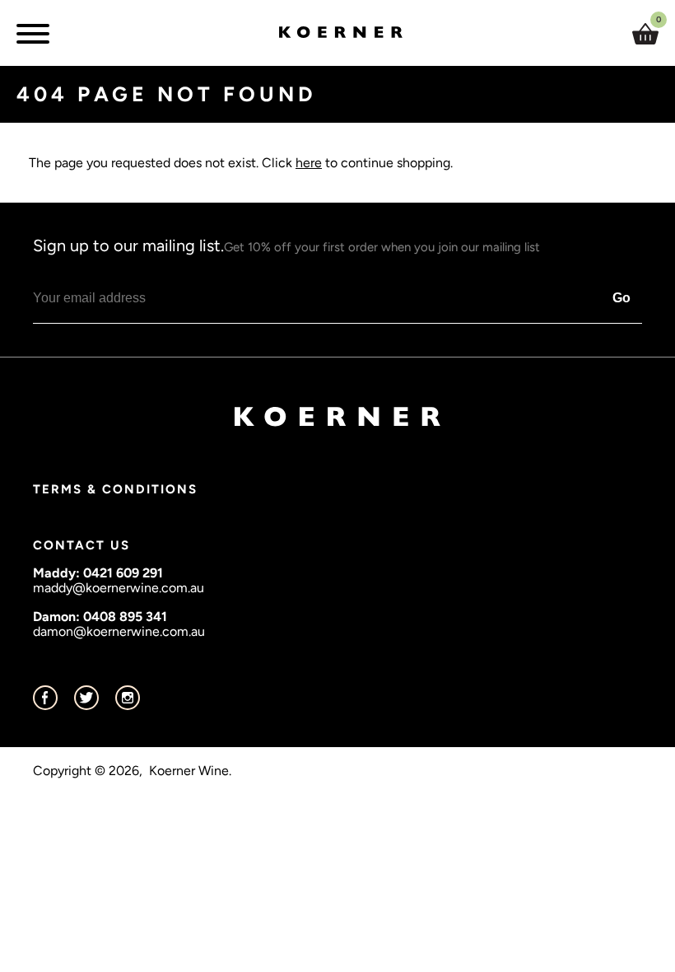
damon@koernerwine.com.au (119, 631)
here (309, 163)
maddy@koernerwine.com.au (118, 588)
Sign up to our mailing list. (286, 245)
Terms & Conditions (115, 489)
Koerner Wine (189, 771)
